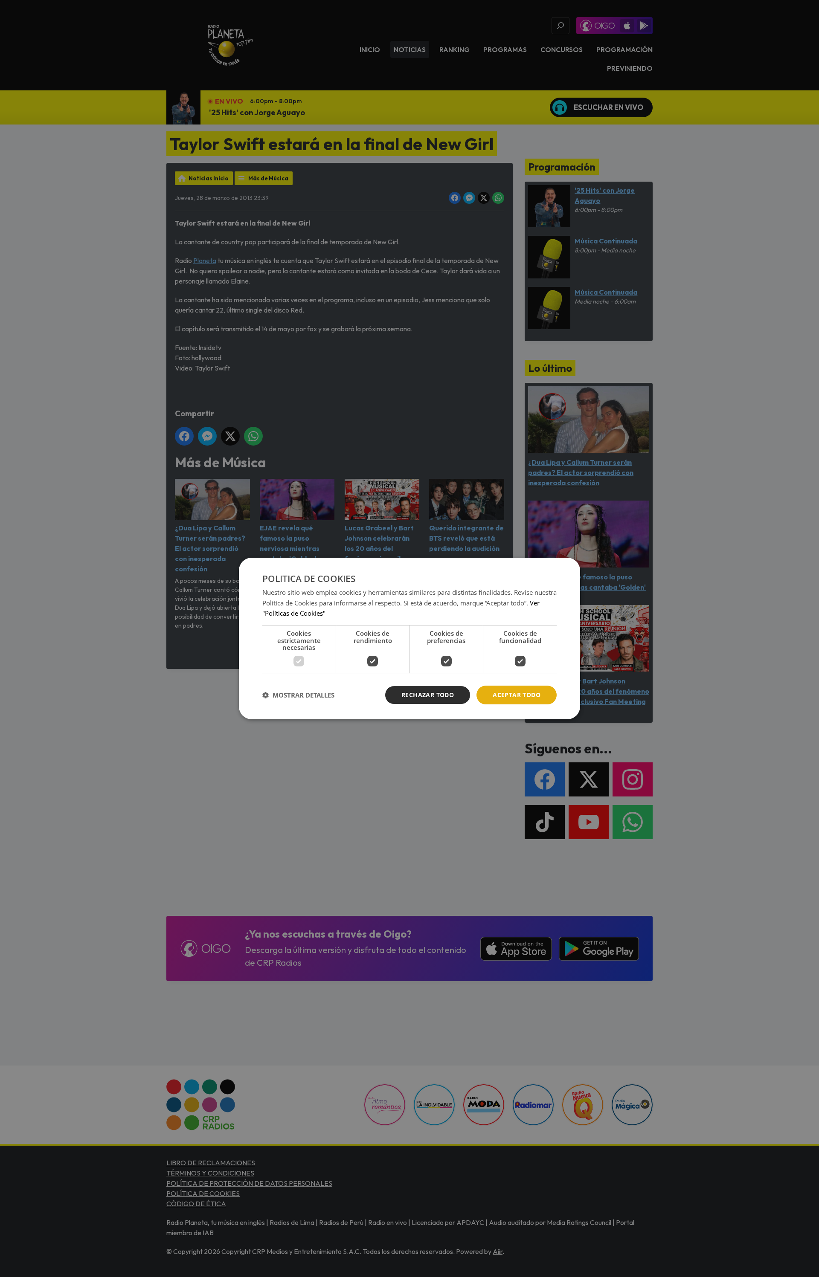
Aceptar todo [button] (516, 695)
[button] (298, 695)
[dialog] (409, 639)
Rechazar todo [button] (427, 695)
